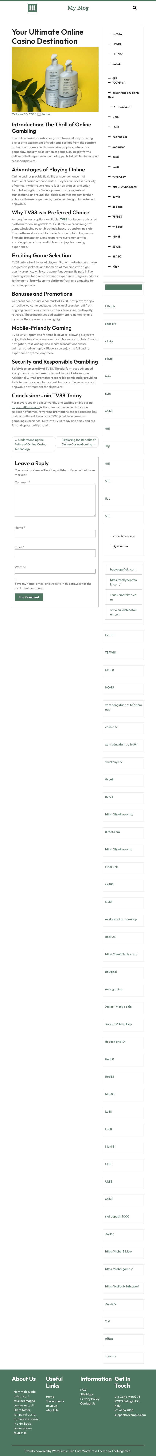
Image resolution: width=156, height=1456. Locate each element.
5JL (107, 481)
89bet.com (112, 832)
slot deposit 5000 (117, 1216)
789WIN (110, 652)
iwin (108, 376)
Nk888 (109, 670)
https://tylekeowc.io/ (119, 814)
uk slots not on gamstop (121, 919)
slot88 (109, 884)
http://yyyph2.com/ (124, 187)
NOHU (109, 687)
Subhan (46, 114)
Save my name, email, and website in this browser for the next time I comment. (53, 586)
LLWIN (116, 44)
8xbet (109, 779)
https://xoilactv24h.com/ (122, 1286)
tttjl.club (117, 226)
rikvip (109, 341)
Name (20, 527)
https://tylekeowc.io (118, 849)
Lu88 (108, 1111)
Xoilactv (110, 1304)
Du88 (108, 902)
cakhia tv (111, 727)
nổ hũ (109, 411)
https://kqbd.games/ (119, 1269)
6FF (114, 78)
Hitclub (110, 306)
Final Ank (111, 867)
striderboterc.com (123, 536)
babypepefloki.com (123, 569)
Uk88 (108, 1164)
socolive (110, 324)
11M (107, 1321)
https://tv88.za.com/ (26, 407)
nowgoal (111, 972)
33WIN (116, 246)
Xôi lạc (109, 1234)
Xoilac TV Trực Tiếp (118, 1006)
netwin (117, 64)
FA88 (115, 127)
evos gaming (113, 989)
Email (20, 547)
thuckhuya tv (113, 762)
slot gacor (118, 147)
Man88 (110, 1094)
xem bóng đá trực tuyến (121, 744)
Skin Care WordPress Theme (88, 1451)
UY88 (115, 117)
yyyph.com (119, 176)
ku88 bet (117, 34)
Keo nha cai (124, 107)
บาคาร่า (110, 1356)
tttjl (107, 428)
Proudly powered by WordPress (46, 1451)
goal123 (110, 937)
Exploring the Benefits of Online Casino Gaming (79, 442)
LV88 (120, 54)
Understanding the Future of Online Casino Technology (30, 444)
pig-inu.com (120, 546)
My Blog (78, 8)
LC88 (115, 167)
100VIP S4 (118, 82)
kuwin (116, 196)
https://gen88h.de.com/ (121, 954)
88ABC (116, 256)
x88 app (117, 206)
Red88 (109, 1059)
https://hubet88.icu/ (118, 1251)
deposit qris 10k (115, 1041)
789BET (117, 216)
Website (20, 567)
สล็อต (115, 266)
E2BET (109, 635)
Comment (23, 482)
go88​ (115, 156)
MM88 (116, 236)
